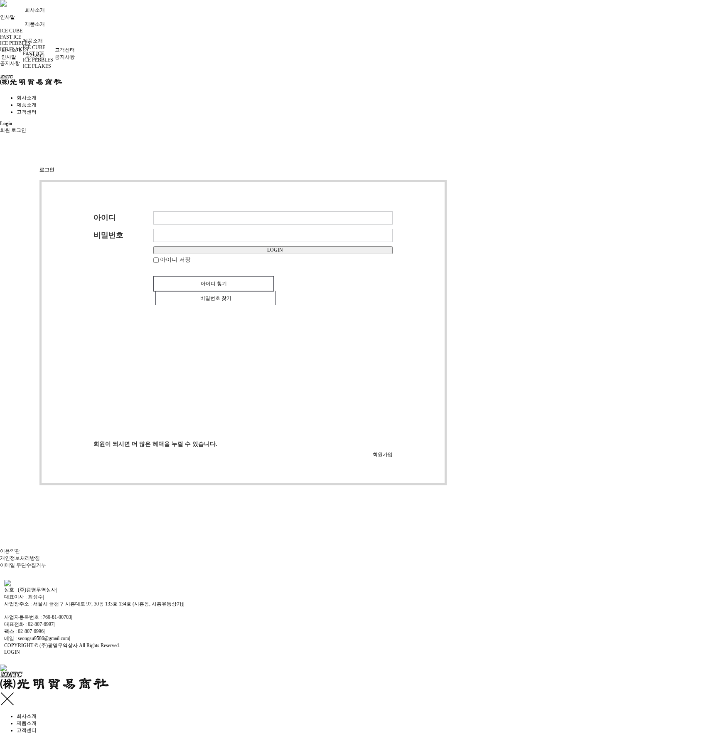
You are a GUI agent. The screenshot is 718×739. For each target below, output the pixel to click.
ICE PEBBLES (15, 43)
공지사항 (10, 63)
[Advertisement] (167, 372)
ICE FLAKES (37, 66)
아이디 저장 (175, 260)
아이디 (104, 217)
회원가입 (383, 454)
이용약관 (10, 551)
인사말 (8, 57)
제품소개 (35, 24)
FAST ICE (10, 37)
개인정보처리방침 (20, 558)
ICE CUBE (11, 31)
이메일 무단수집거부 (23, 565)
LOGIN (275, 250)
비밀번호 (108, 235)
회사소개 (35, 10)
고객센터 (65, 50)
